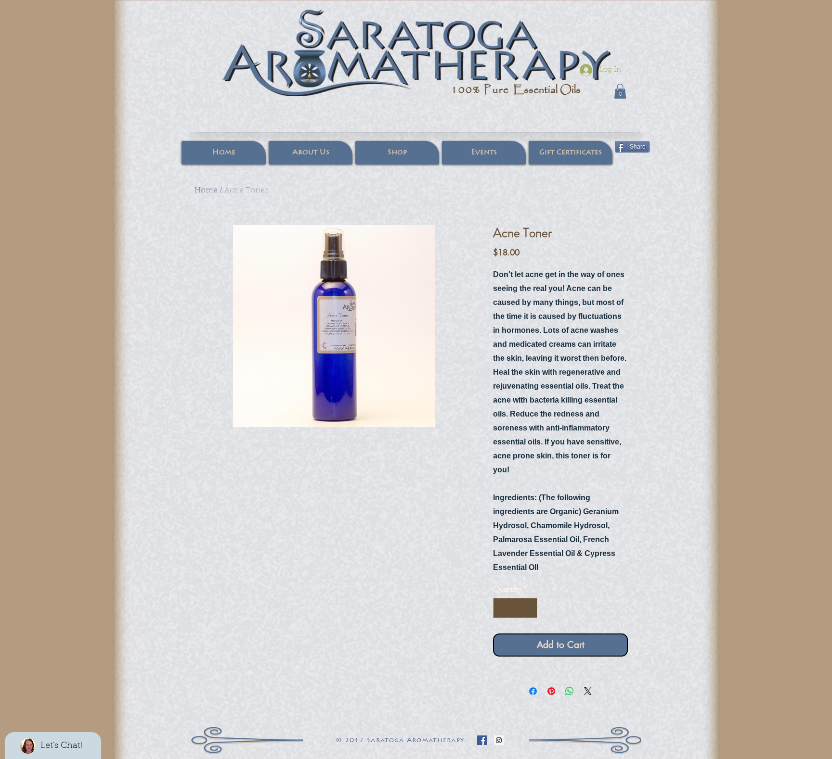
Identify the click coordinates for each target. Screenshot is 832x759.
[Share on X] (588, 691)
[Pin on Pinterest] (551, 691)
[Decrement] (501, 608)
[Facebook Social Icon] (482, 740)
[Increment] (529, 608)
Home (206, 190)
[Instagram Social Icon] (499, 740)
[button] (620, 91)
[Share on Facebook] (533, 691)
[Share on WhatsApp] (569, 691)
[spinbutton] (515, 608)
